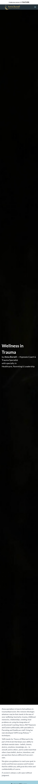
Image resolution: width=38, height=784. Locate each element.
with (15, 2)
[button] (35, 7)
